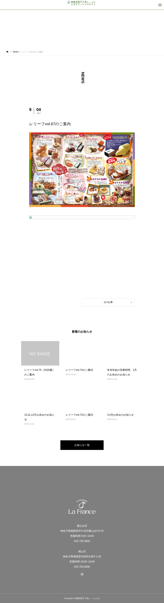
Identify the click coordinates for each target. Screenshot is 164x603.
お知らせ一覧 (82, 445)
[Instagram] (82, 574)
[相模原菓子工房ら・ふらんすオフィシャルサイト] (82, 5)
